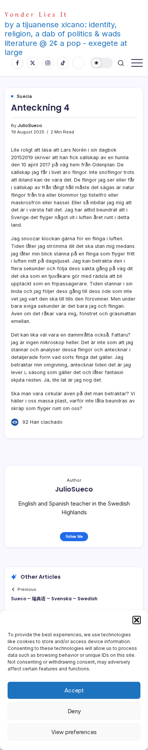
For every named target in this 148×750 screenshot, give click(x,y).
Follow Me (74, 536)
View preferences (74, 732)
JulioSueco (29, 125)
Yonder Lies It (36, 13)
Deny (74, 711)
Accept (74, 690)
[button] (136, 620)
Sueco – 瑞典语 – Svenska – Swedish (54, 598)
